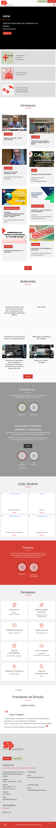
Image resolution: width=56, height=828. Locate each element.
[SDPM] (14, 750)
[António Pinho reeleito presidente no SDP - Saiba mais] (14, 157)
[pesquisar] (30, 2)
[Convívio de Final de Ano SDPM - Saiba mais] (41, 159)
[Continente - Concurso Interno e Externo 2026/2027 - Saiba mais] (41, 195)
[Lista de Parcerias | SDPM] (22, 456)
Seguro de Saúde (42, 1)
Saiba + (28, 446)
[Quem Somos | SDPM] (34, 407)
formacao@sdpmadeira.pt (35, 777)
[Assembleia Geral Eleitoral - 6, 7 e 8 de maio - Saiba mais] (14, 235)
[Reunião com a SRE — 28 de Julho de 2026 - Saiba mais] (14, 123)
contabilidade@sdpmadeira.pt (36, 790)
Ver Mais (28, 376)
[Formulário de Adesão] (22, 407)
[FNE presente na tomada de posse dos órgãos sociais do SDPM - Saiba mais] (41, 126)
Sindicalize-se (52, 1)
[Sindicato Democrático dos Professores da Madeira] (7, 3)
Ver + (28, 268)
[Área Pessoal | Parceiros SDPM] (34, 456)
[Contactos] (36, 1)
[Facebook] (33, 1)
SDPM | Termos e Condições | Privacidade (30, 824)
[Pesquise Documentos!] (34, 567)
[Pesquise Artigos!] (22, 567)
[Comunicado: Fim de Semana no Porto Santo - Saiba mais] (41, 233)
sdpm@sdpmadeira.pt (10, 799)
